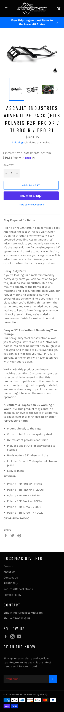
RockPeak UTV (19, 694)
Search (8, 566)
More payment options (31, 204)
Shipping (17, 142)
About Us (9, 572)
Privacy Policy (12, 594)
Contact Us (11, 577)
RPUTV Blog (11, 583)
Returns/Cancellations (18, 589)
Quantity (9, 165)
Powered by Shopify (37, 694)
